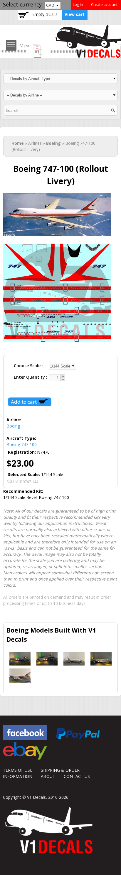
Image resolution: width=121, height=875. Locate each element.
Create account (104, 4)
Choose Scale (28, 365)
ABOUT (48, 776)
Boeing (53, 143)
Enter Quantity (30, 377)
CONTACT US (77, 776)
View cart (75, 14)
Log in (78, 4)
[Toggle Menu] (11, 45)
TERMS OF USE (17, 770)
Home (17, 143)
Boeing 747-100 (21, 444)
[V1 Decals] (60, 33)
